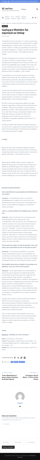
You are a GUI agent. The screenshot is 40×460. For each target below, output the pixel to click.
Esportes (23, 16)
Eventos (7, 18)
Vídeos (24, 18)
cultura (16, 362)
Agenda (17, 16)
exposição (21, 362)
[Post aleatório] (32, 17)
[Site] (20, 406)
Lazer (12, 16)
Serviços (13, 18)
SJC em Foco (7, 8)
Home (3, 23)
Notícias (7, 16)
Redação (20, 403)
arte (12, 362)
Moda (18, 18)
